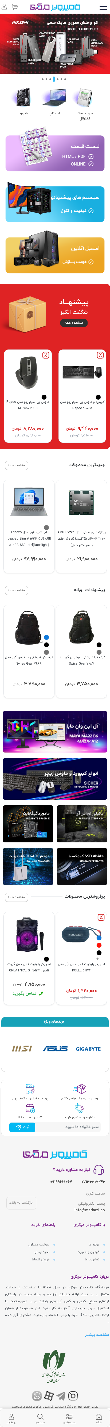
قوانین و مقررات (88, 1252)
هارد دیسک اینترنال (85, 116)
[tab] (99, 1418)
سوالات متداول (39, 1245)
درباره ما (94, 1245)
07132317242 (93, 1182)
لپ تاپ (54, 113)
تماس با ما (92, 1259)
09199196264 (61, 1182)
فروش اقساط (41, 1259)
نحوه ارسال (42, 1252)
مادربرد (24, 113)
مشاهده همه (74, 322)
